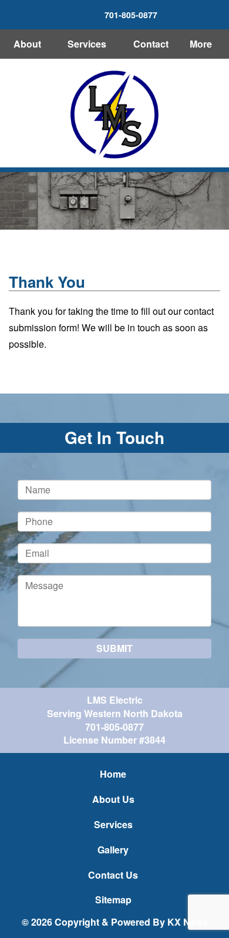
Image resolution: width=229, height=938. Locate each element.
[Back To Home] (114, 114)
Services (87, 44)
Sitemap (113, 899)
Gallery (113, 849)
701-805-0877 (114, 727)
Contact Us (113, 875)
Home (113, 774)
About (27, 44)
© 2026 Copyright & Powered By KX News (115, 922)
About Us (113, 799)
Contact (151, 44)
